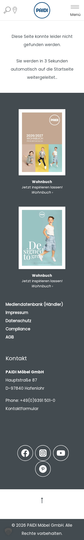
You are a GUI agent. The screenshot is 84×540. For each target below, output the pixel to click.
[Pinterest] (43, 469)
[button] (8, 531)
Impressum (17, 312)
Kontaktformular (22, 408)
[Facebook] (25, 453)
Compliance (18, 329)
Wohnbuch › (42, 192)
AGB (10, 337)
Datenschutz (18, 321)
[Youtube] (61, 453)
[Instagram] (43, 453)
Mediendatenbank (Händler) (34, 304)
